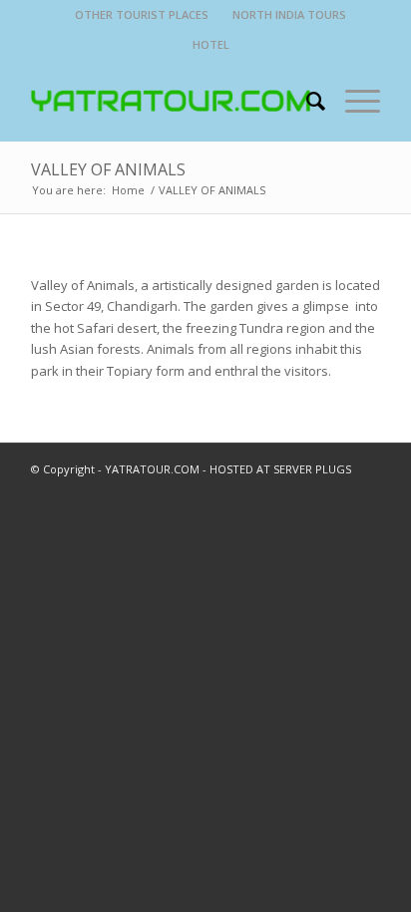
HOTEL (211, 44)
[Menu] (352, 101)
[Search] (305, 101)
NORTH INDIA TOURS (289, 14)
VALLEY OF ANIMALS (108, 169)
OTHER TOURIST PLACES (141, 14)
